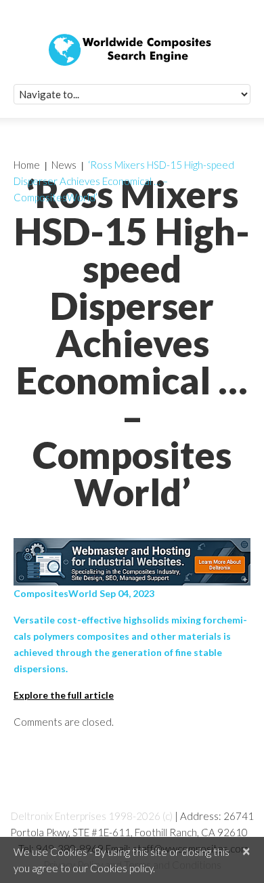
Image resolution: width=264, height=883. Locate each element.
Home (27, 165)
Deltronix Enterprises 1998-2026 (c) (92, 816)
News (63, 165)
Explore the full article (64, 695)
